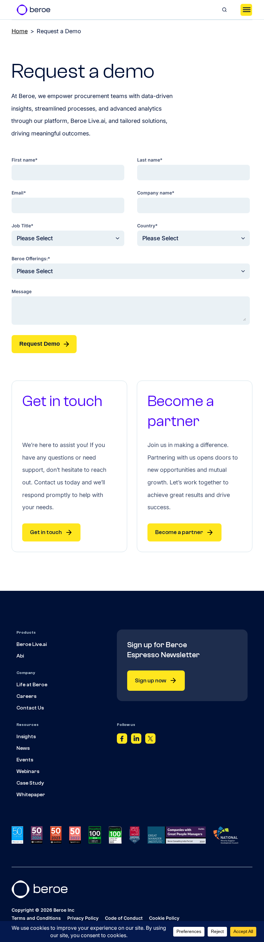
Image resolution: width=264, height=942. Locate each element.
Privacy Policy (83, 918)
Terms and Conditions (36, 918)
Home (20, 31)
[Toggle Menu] (246, 9)
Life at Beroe (31, 685)
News (23, 748)
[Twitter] (150, 740)
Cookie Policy (164, 918)
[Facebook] (122, 740)
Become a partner (179, 532)
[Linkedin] (136, 740)
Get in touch (46, 532)
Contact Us (30, 708)
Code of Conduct (124, 918)
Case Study (30, 783)
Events (24, 760)
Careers (26, 696)
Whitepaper (30, 795)
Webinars (27, 771)
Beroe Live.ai (31, 644)
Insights (26, 736)
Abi (20, 656)
